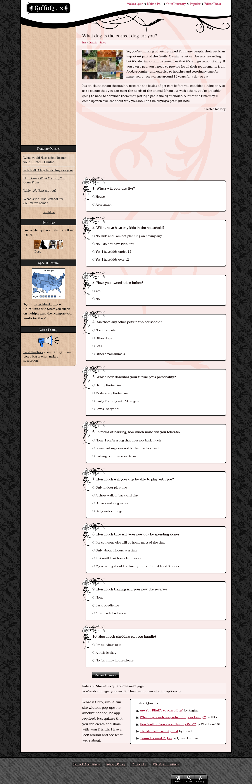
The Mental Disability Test (159, 731)
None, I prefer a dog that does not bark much (128, 440)
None (99, 597)
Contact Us (139, 764)
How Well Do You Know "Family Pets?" (168, 724)
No (97, 299)
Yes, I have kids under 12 (113, 251)
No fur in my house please (114, 660)
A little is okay (105, 652)
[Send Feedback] (48, 341)
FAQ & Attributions (166, 764)
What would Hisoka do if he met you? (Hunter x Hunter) (44, 159)
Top (84, 42)
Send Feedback (33, 352)
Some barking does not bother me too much (127, 448)
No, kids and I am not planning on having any (128, 236)
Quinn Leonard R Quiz (156, 738)
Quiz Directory (176, 4)
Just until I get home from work (118, 558)
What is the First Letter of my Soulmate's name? (43, 201)
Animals (93, 42)
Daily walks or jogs (108, 511)
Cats (98, 346)
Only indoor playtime (111, 487)
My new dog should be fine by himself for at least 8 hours (137, 566)
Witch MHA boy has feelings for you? (48, 170)
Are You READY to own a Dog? (162, 710)
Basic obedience (107, 605)
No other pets (105, 330)
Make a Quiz (135, 4)
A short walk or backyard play (117, 495)
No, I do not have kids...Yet (114, 244)
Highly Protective (108, 385)
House (100, 196)
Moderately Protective (111, 393)
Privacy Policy (115, 764)
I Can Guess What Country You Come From (44, 180)
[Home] (49, 8)
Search (189, 781)
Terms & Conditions (86, 764)
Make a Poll (154, 4)
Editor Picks (212, 4)
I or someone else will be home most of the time (130, 542)
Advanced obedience (110, 613)
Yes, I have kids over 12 (112, 259)
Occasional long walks (111, 503)
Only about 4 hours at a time (116, 550)
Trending (200, 781)
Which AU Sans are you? (39, 190)
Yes (98, 291)
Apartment (103, 204)
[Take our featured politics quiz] (48, 283)
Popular (195, 4)
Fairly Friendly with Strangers (117, 401)
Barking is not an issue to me (116, 456)
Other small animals (110, 354)
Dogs (103, 42)
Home (178, 781)
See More (49, 212)
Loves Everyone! (107, 409)
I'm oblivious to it (108, 644)
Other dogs (103, 338)
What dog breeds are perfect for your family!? (173, 717)
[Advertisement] (154, 143)
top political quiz (45, 304)
